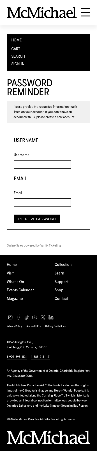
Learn (59, 273)
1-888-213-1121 (40, 356)
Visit (10, 273)
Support (61, 282)
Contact (61, 299)
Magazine (15, 299)
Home (12, 265)
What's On (15, 282)
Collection (63, 265)
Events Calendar (20, 290)
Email (18, 193)
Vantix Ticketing (50, 245)
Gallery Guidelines (55, 326)
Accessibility (33, 326)
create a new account (60, 117)
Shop (59, 290)
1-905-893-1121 (17, 356)
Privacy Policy (14, 326)
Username (21, 155)
